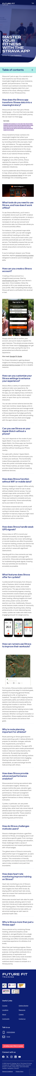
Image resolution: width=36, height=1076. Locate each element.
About (4, 1014)
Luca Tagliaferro (16, 55)
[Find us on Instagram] (11, 1057)
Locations (5, 1010)
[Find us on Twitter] (7, 1057)
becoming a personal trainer (12, 175)
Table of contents (13, 70)
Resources (22, 1010)
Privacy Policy (19, 1071)
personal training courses (25, 255)
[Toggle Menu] (33, 3)
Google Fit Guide (16, 356)
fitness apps (23, 345)
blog (20, 117)
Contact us (22, 1019)
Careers (21, 1014)
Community (5, 1019)
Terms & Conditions (7, 1071)
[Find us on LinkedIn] (15, 1057)
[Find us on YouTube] (19, 1057)
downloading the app (10, 281)
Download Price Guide (13, 1046)
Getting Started (23, 1006)
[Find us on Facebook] (3, 1057)
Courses (4, 1006)
